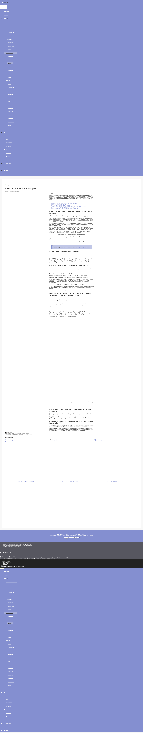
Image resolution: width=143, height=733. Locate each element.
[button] (2, 174)
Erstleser (10, 42)
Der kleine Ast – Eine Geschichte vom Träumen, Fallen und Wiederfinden (17, 433)
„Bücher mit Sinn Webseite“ (84, 247)
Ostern (7, 139)
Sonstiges (8, 146)
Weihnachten (9, 142)
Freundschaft (9, 39)
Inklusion (8, 80)
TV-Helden (8, 104)
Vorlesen (10, 111)
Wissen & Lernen (9, 115)
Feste (5, 132)
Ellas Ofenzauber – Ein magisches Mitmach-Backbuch (26, 481)
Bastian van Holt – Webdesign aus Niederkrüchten (16, 566)
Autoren (6, 170)
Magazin (6, 15)
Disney (5, 149)
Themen (5, 18)
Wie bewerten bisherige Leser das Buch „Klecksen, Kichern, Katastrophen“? (64, 208)
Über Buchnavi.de (6, 561)
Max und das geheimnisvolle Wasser (113, 481)
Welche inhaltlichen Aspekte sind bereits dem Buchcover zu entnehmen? (63, 207)
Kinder (9, 35)
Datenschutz (5, 563)
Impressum (5, 564)
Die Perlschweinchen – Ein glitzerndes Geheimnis (70, 481)
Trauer (7, 651)
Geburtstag (9, 135)
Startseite (6, 11)
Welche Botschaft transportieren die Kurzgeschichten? (60, 205)
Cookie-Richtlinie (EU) (7, 562)
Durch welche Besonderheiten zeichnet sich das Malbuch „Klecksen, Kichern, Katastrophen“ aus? (68, 206)
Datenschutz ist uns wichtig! (72, 538)
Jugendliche (11, 32)
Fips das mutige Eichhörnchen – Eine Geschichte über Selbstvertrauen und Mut (19, 434)
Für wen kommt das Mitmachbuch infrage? (58, 204)
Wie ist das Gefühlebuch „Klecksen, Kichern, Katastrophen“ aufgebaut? (63, 203)
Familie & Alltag (9, 53)
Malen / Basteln (7, 163)
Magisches (8, 66)
